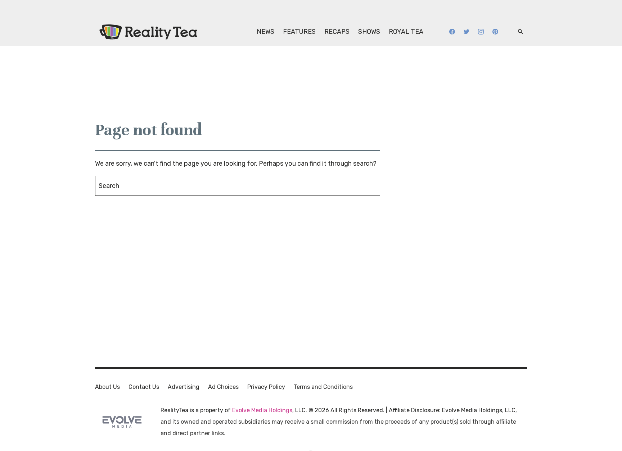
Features (299, 32)
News (265, 32)
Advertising (183, 386)
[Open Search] (520, 31)
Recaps (337, 32)
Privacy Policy (266, 386)
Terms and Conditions (323, 386)
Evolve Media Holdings (262, 410)
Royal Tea (406, 32)
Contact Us (144, 386)
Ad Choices (223, 386)
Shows (369, 32)
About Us (107, 386)
